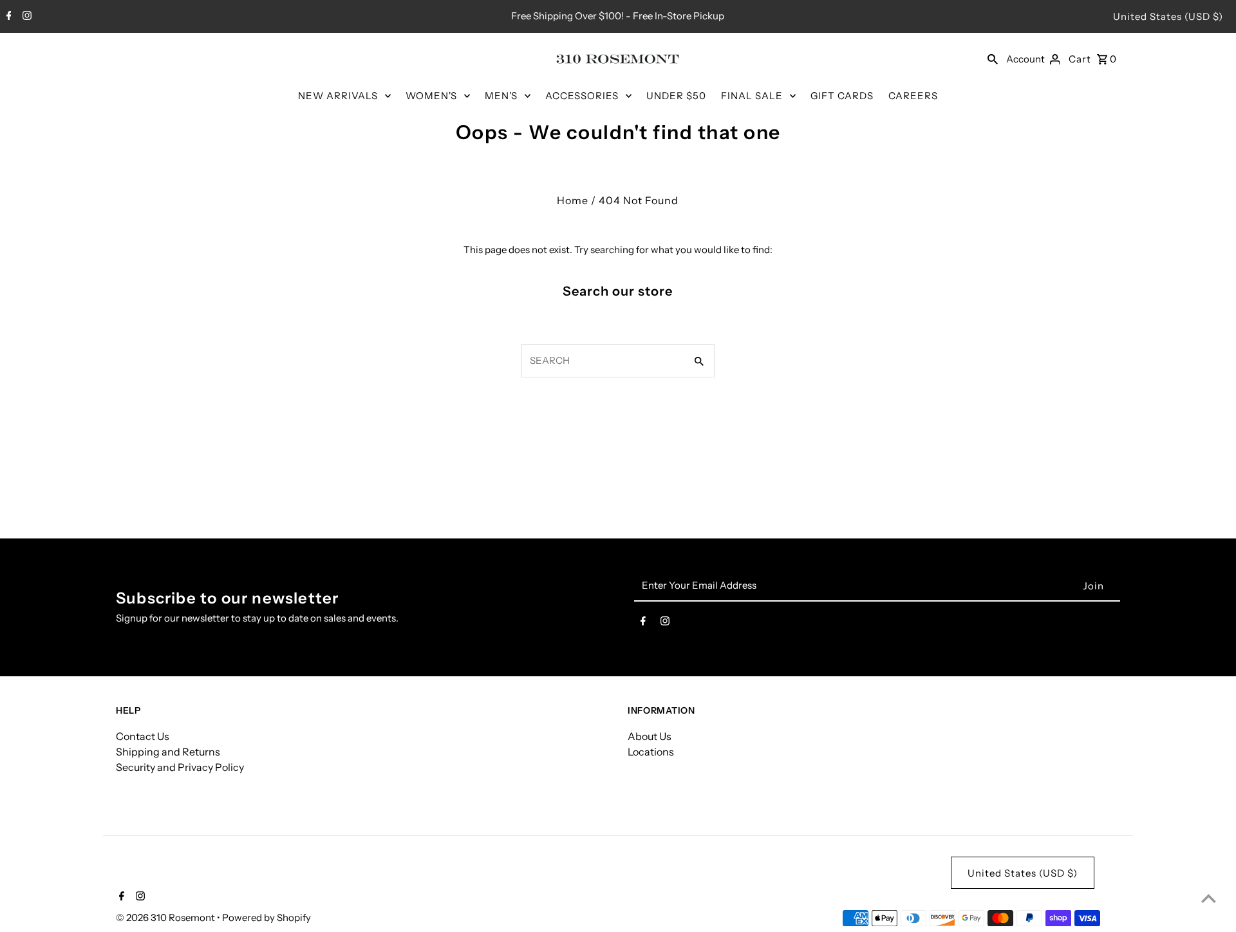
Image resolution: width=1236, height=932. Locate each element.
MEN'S (501, 96)
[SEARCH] (992, 58)
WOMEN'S (431, 96)
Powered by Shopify (266, 917)
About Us (649, 736)
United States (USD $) (1168, 16)
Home (572, 200)
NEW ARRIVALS (338, 96)
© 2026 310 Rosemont (166, 917)
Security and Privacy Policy (180, 767)
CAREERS (913, 96)
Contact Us (142, 736)
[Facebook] (7, 17)
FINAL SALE (752, 96)
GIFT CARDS (842, 96)
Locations (651, 751)
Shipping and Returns (168, 751)
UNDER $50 (676, 96)
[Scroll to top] (1208, 898)
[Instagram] (25, 17)
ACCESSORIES (582, 96)
